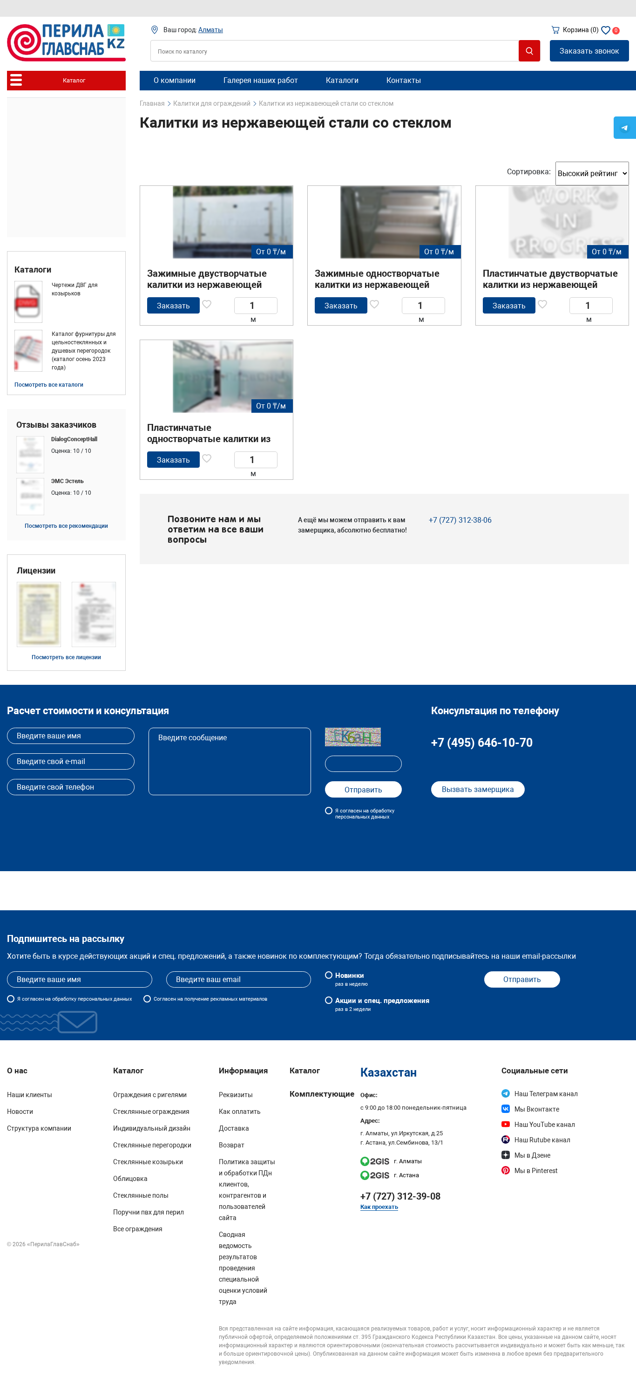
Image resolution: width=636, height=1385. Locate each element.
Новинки (351, 979)
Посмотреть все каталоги (48, 385)
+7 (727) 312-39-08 (400, 1196)
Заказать (173, 305)
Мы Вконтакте (536, 1109)
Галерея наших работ (260, 80)
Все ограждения (137, 1229)
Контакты (403, 80)
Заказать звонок (589, 51)
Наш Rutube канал (542, 1140)
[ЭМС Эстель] (66, 496)
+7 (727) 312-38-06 (460, 520)
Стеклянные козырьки (148, 1162)
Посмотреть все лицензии (66, 657)
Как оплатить (240, 1111)
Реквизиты (236, 1094)
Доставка (234, 1128)
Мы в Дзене (532, 1155)
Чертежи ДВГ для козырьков (75, 289)
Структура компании (39, 1128)
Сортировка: (529, 171)
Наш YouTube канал (544, 1124)
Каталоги (32, 270)
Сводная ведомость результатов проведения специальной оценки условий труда (243, 1268)
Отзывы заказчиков (56, 425)
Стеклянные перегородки (152, 1145)
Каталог (305, 1070)
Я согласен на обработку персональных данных (364, 814)
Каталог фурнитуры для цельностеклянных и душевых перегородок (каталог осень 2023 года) (84, 351)
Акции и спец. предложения (382, 1004)
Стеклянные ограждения (151, 1111)
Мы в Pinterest (536, 1170)
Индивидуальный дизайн (151, 1128)
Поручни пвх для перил (148, 1212)
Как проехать (379, 1206)
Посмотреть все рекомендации (66, 526)
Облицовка (130, 1178)
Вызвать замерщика (478, 789)
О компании (175, 80)
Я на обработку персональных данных (74, 999)
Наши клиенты (29, 1094)
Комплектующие (322, 1093)
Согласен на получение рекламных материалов (210, 999)
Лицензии (36, 570)
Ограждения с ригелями (150, 1094)
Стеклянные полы (141, 1195)
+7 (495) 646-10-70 (482, 743)
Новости (20, 1111)
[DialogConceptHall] (66, 454)
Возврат (231, 1145)
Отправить (522, 979)
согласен (33, 999)
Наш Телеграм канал (546, 1094)
